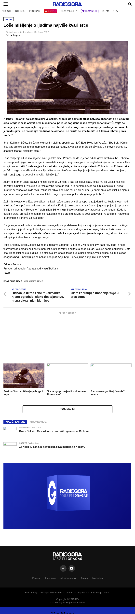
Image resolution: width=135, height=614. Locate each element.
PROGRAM (34, 11)
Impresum (50, 578)
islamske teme (34, 281)
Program (36, 578)
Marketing (97, 578)
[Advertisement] (67, 338)
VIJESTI (6, 11)
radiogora (15, 35)
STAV (115, 11)
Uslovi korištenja (68, 578)
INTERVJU (20, 11)
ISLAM (105, 11)
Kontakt (84, 578)
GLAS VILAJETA (69, 11)
